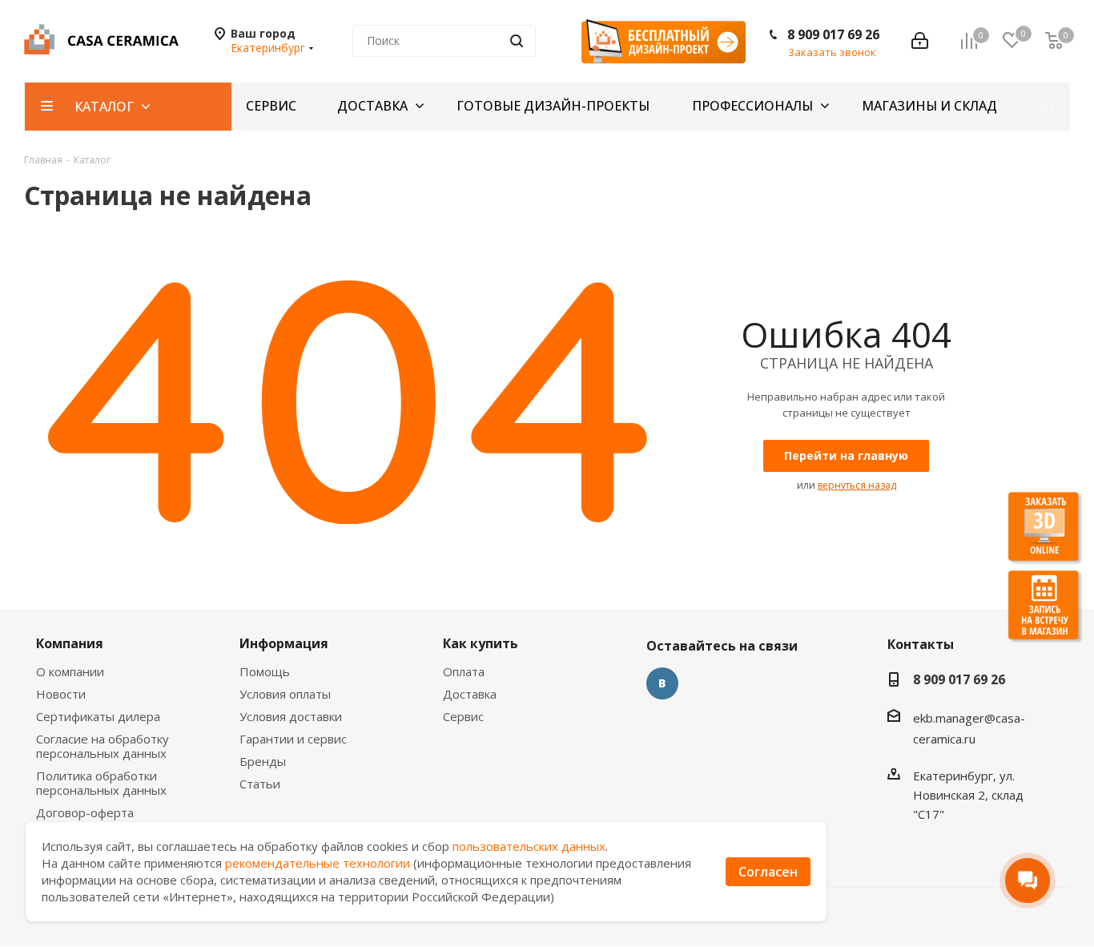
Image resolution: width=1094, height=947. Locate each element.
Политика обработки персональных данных (101, 783)
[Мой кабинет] (919, 40)
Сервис (463, 716)
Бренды (262, 761)
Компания (69, 643)
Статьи (259, 784)
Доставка (470, 694)
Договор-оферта (85, 812)
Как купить (480, 643)
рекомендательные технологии (317, 863)
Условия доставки (290, 716)
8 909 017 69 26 (833, 34)
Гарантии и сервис (293, 739)
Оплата (464, 671)
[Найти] (516, 41)
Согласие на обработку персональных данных (102, 746)
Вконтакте (662, 683)
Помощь (264, 671)
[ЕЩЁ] (1041, 107)
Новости (61, 694)
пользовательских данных (528, 846)
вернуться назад (857, 485)
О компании (70, 671)
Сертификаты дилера (98, 716)
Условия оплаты (285, 694)
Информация (283, 643)
